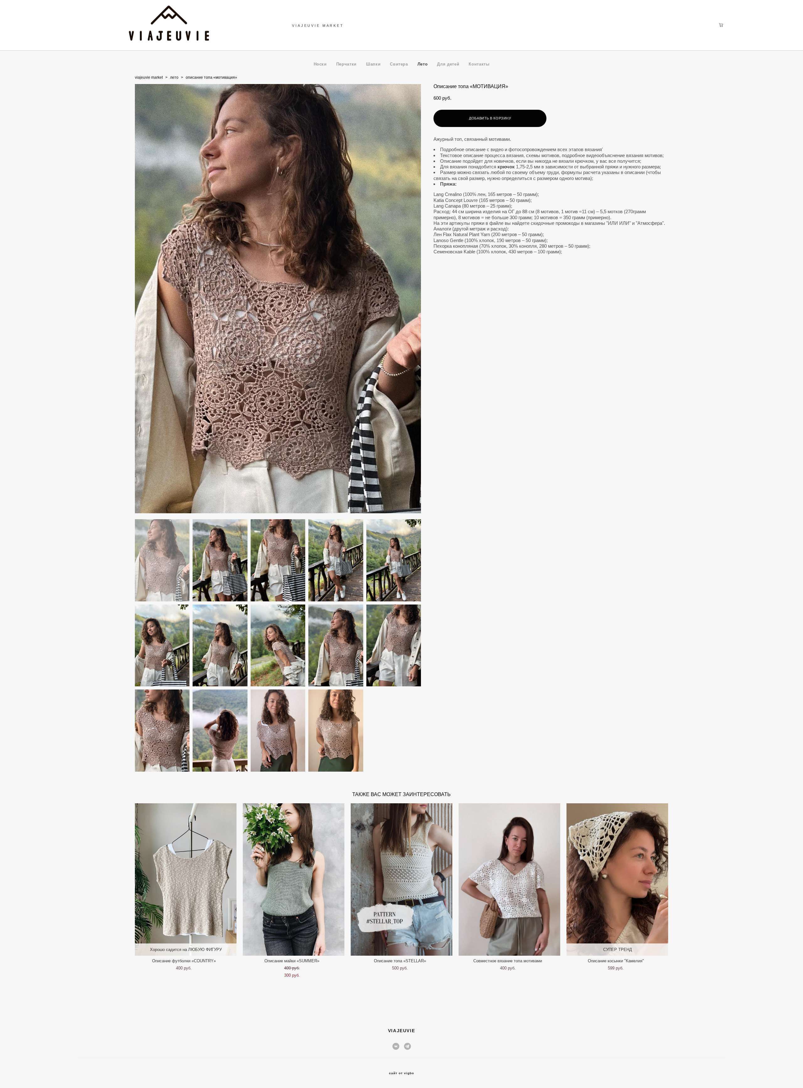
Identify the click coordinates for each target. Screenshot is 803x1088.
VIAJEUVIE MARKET (318, 25)
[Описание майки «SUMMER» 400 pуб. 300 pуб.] (293, 879)
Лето (422, 64)
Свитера (399, 64)
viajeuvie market (149, 77)
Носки (320, 64)
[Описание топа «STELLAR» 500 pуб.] (401, 879)
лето (174, 77)
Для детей (448, 64)
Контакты (479, 64)
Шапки (373, 64)
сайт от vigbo (401, 1073)
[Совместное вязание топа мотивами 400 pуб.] (509, 879)
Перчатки (346, 64)
